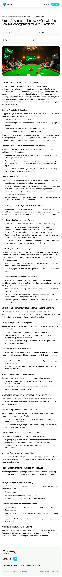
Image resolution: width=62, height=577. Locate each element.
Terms (52, 571)
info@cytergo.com (33, 565)
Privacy (47, 571)
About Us (41, 571)
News (7, 16)
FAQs (22, 565)
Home (3, 16)
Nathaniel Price (7, 33)
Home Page (8, 565)
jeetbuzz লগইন (16, 94)
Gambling (12, 16)
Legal (57, 571)
